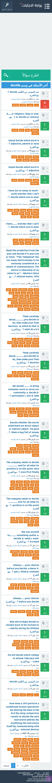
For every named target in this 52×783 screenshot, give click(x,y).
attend (35, 675)
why (36, 641)
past (8, 290)
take (20, 415)
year (21, 130)
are (26, 449)
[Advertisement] (26, 40)
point (30, 488)
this (30, 290)
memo (27, 309)
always (35, 585)
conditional (34, 743)
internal (35, 309)
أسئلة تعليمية (15, 99)
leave (23, 588)
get (17, 588)
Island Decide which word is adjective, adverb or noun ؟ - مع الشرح (23, 143)
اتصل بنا (46, 773)
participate (34, 415)
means (35, 303)
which (21, 157)
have (36, 210)
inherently (34, 306)
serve (36, 412)
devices (26, 759)
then (28, 342)
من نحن (37, 773)
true (17, 293)
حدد (36, 105)
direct (20, 449)
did (31, 641)
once (18, 488)
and (36, 293)
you (14, 339)
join (26, 415)
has (26, 296)
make (22, 342)
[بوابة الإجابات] (30, 5)
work (12, 409)
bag (15, 452)
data (27, 746)
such (10, 210)
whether (27, 445)
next (10, 749)
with (16, 756)
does (30, 739)
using (16, 746)
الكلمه (23, 105)
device (14, 303)
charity (35, 648)
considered (12, 299)
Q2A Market (46, 779)
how (36, 739)
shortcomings (33, 299)
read (36, 290)
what (14, 346)
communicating (26, 756)
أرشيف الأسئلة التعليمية (40, 776)
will (36, 671)
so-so (29, 210)
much (16, 210)
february (27, 675)
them (21, 452)
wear (23, 217)
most (28, 645)
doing (28, 409)
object (13, 449)
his (22, 645)
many (23, 210)
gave (28, 452)
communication (25, 303)
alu (22, 746)
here (24, 488)
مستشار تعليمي (27, 102)
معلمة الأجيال (34, 153)
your (15, 342)
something (15, 551)
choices (21, 585)
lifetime (20, 648)
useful (36, 555)
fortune (15, 645)
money (35, 455)
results (24, 749)
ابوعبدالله (29, 336)
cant (21, 213)
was (23, 293)
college (15, 671)
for (37, 485)
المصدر (30, 105)
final (10, 342)
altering (35, 746)
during (28, 648)
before (13, 585)
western (18, 306)
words (19, 445)
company (35, 482)
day (27, 130)
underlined (34, 449)
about (20, 339)
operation (16, 743)
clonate (35, 645)
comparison (34, 749)
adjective (34, 160)
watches (35, 213)
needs (27, 482)
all (32, 485)
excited (24, 551)
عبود (31, 286)
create (35, 558)
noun (19, 160)
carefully (28, 339)
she (36, 551)
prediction (22, 290)
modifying (15, 752)
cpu (24, 739)
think (36, 339)
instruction (34, 752)
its (21, 485)
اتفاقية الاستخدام (43, 774)
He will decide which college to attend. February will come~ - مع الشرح (23, 658)
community (22, 412)
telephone (34, 296)
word (14, 157)
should (35, 409)
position (14, 485)
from (14, 290)
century (35, 133)
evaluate (35, 591)
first (12, 488)
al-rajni (24, 641)
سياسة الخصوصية (24, 773)
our (30, 412)
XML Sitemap (28, 774)
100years (34, 130)
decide (15, 105)
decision (35, 346)
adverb (26, 160)
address (24, 752)
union (10, 306)
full (10, 452)
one (29, 217)
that (27, 213)
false (11, 293)
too (21, 296)
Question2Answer (43, 781)
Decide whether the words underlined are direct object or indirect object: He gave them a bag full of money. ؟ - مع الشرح (23, 429)
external (35, 759)
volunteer (20, 409)
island (36, 157)
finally (36, 492)
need (21, 555)
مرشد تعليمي (28, 127)
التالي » (25, 765)
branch (24, 743)
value (26, 306)
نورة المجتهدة (34, 207)
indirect (35, 452)
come (20, 675)
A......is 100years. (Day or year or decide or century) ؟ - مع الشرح (22, 117)
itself (36, 756)
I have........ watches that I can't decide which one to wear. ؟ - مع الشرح (22, 227)
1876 (20, 309)
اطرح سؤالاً (30, 75)
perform (17, 739)
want (15, 555)
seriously (22, 299)
